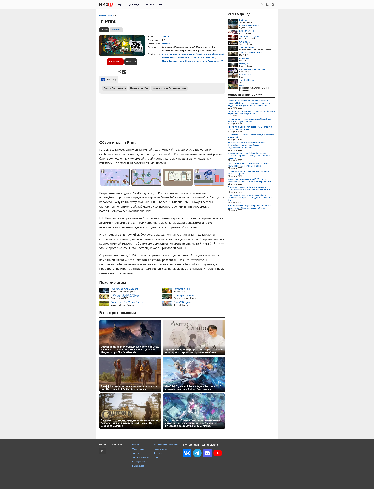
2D (222, 61)
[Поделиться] (119, 71)
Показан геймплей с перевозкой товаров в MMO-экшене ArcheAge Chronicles (248, 164)
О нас (156, 457)
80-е (200, 58)
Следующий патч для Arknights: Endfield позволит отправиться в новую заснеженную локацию (249, 155)
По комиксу (214, 61)
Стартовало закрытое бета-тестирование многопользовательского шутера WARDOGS (249, 188)
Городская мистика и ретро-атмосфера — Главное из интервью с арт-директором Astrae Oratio (193, 351)
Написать (131, 62)
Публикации (134, 5)
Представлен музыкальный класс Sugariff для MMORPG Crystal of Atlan (250, 120)
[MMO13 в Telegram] (197, 454)
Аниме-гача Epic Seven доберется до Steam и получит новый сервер (250, 128)
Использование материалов (166, 445)
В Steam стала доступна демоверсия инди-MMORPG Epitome (248, 172)
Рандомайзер (138, 466)
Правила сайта (160, 449)
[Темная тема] (267, 5)
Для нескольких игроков (175, 54)
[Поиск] (262, 5)
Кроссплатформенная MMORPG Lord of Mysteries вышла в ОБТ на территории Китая (249, 180)
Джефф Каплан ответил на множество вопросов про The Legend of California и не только (129, 387)
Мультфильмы (170, 61)
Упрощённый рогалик (200, 54)
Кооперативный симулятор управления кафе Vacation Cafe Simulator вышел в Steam (249, 206)
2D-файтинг (183, 58)
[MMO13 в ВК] (187, 454)
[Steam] (124, 72)
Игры (120, 5)
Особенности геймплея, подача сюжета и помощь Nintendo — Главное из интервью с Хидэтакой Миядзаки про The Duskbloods (130, 350)
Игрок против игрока (196, 61)
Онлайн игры (138, 449)
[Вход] (272, 5)
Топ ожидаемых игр (140, 457)
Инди (181, 61)
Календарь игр (138, 462)
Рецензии (149, 5)
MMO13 (135, 445)
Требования (116, 30)
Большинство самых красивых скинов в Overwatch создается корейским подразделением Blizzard (246, 145)
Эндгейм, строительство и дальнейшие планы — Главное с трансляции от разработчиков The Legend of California (129, 423)
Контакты (158, 453)
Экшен (165, 36)
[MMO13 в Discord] (207, 454)
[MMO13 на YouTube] (217, 454)
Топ (160, 5)
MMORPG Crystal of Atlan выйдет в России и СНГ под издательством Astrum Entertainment (192, 387)
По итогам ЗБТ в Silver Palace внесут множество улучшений (251, 135)
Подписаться (115, 62)
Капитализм (209, 58)
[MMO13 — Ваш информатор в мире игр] (106, 5)
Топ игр (135, 453)
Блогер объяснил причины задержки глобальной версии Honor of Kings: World (251, 112)
